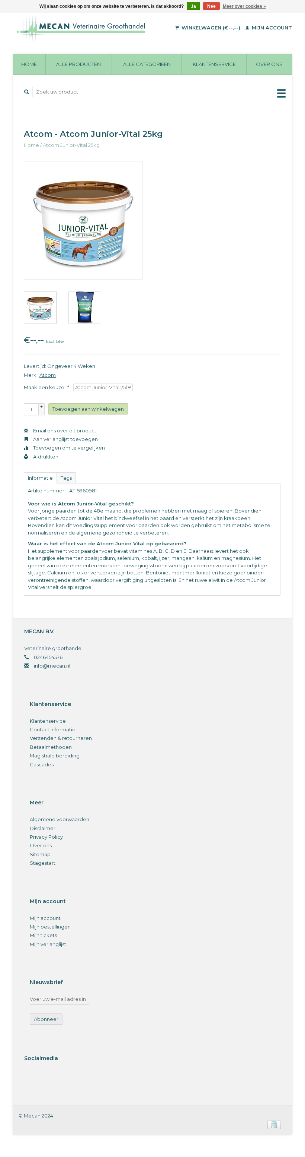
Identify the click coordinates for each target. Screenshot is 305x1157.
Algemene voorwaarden (59, 819)
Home (29, 64)
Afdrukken (45, 457)
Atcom (47, 375)
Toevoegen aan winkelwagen (88, 409)
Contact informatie (53, 729)
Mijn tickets (43, 935)
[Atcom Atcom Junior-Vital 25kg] (83, 220)
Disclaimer (42, 828)
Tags (66, 478)
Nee (211, 6)
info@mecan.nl (52, 666)
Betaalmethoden (51, 747)
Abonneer (46, 1019)
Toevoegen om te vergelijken (68, 448)
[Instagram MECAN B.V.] (46, 1078)
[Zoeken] (26, 91)
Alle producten (78, 64)
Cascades (42, 764)
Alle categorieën (147, 64)
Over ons (269, 64)
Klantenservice (214, 64)
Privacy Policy (46, 837)
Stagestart (42, 863)
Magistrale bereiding (55, 756)
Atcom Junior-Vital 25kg (71, 145)
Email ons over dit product (64, 431)
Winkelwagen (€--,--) (211, 28)
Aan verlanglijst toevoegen (65, 439)
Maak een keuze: (46, 387)
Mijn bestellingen (50, 927)
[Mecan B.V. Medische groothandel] (91, 28)
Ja (193, 6)
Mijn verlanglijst (48, 944)
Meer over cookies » (244, 6)
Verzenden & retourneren (61, 738)
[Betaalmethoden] (274, 1124)
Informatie (40, 478)
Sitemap (40, 854)
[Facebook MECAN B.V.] (31, 1078)
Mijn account (271, 28)
